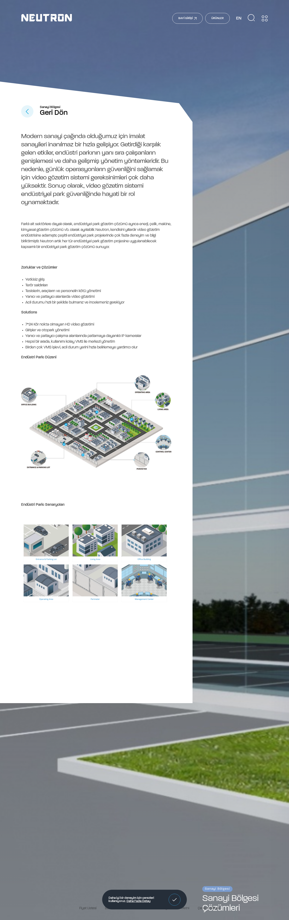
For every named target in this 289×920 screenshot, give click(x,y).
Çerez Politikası (209, 908)
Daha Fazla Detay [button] (139, 901)
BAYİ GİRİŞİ (185, 18)
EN (238, 18)
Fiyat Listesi (87, 908)
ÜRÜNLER (217, 18)
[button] (174, 900)
